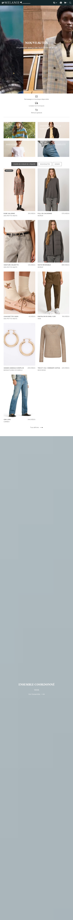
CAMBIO (7, 422)
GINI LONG (7, 419)
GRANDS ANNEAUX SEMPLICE (14, 368)
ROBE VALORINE (9, 213)
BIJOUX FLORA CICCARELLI (13, 370)
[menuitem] (55, 3)
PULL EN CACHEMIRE (45, 213)
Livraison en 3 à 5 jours (36, 106)
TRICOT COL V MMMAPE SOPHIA (49, 368)
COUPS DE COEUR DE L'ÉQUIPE (24, 164)
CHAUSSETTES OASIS (11, 316)
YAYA (39, 319)
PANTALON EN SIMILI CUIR (47, 316)
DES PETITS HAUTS (10, 216)
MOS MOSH (42, 370)
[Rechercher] (70, 3)
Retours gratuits (36, 113)
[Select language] (55, 3)
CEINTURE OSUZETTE (11, 265)
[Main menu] (3, 3)
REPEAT (40, 216)
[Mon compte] (61, 3)
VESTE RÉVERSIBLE (44, 265)
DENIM (57, 164)
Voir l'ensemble (34, 694)
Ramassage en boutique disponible (36, 99)
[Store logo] (17, 3)
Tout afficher (34, 427)
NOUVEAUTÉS (45, 164)
